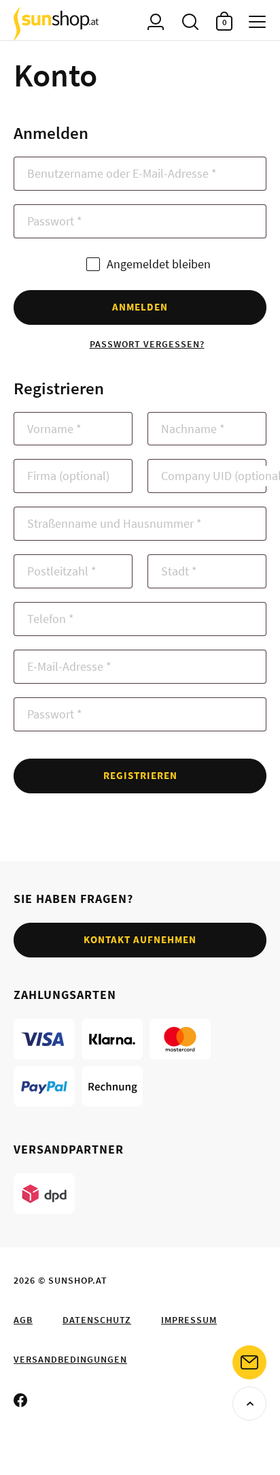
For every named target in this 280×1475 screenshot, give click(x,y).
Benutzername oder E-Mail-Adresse (122, 173)
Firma (68, 475)
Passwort (54, 221)
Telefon (50, 619)
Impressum (189, 1320)
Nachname (193, 429)
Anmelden (140, 306)
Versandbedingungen (70, 1359)
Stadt (179, 571)
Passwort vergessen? (147, 344)
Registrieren (140, 775)
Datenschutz (97, 1320)
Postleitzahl (62, 571)
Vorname (54, 429)
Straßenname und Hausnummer (114, 523)
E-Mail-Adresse (69, 666)
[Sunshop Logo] (56, 24)
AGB (23, 1320)
